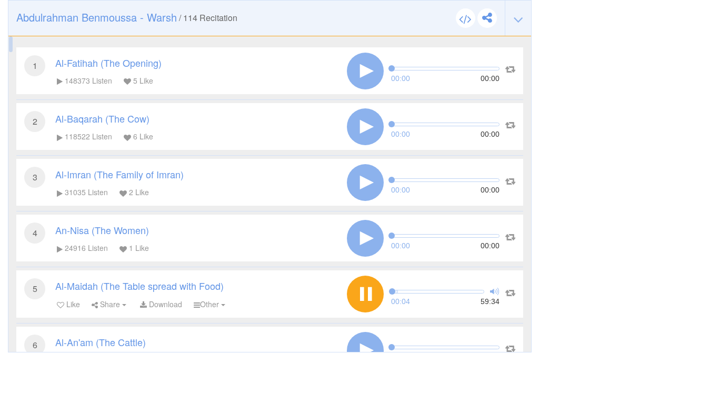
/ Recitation (126, 17)
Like (72, 304)
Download (164, 304)
